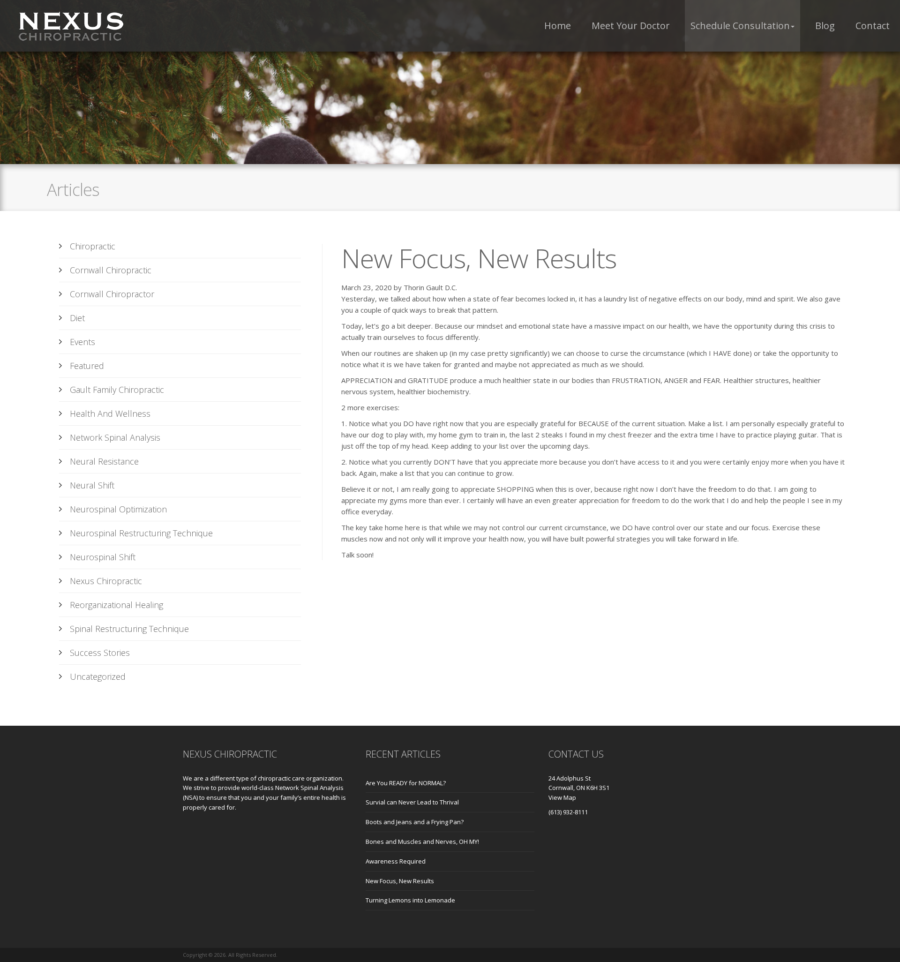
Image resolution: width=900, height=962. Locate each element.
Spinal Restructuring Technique (129, 628)
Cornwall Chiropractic (110, 270)
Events (82, 341)
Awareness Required (396, 861)
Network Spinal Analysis (115, 437)
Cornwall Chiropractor (112, 294)
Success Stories (100, 652)
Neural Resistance (104, 461)
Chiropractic (92, 246)
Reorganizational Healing (116, 604)
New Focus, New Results (400, 881)
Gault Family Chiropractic (117, 389)
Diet (77, 317)
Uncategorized (98, 676)
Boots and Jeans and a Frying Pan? (415, 822)
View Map (562, 797)
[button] (742, 26)
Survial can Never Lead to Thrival (412, 802)
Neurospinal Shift (102, 557)
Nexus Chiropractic (106, 580)
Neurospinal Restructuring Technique (141, 533)
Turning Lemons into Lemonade (410, 900)
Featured (87, 365)
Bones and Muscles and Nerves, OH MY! (422, 841)
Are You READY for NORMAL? (406, 783)
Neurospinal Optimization (118, 509)
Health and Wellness (110, 413)
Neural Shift (92, 485)
